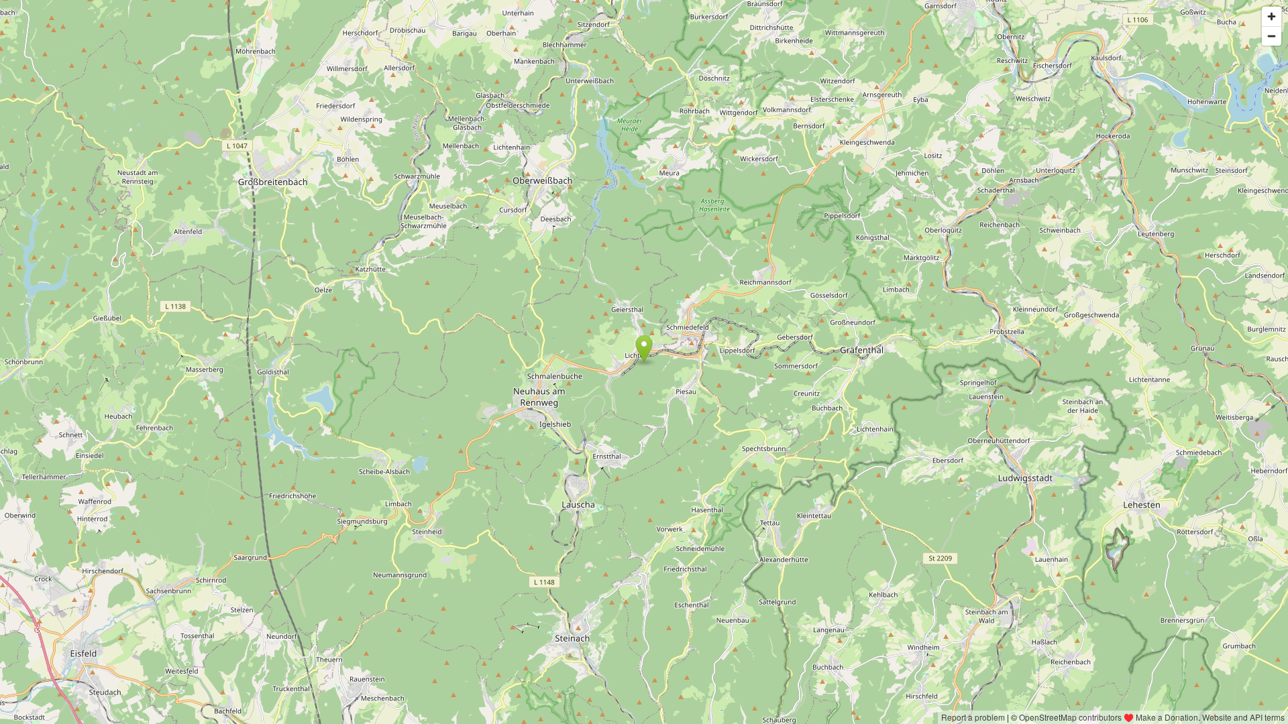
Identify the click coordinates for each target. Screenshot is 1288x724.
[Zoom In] (1271, 16)
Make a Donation (1167, 717)
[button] (644, 348)
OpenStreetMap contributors (1070, 717)
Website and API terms (1243, 717)
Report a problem (973, 717)
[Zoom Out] (1271, 36)
